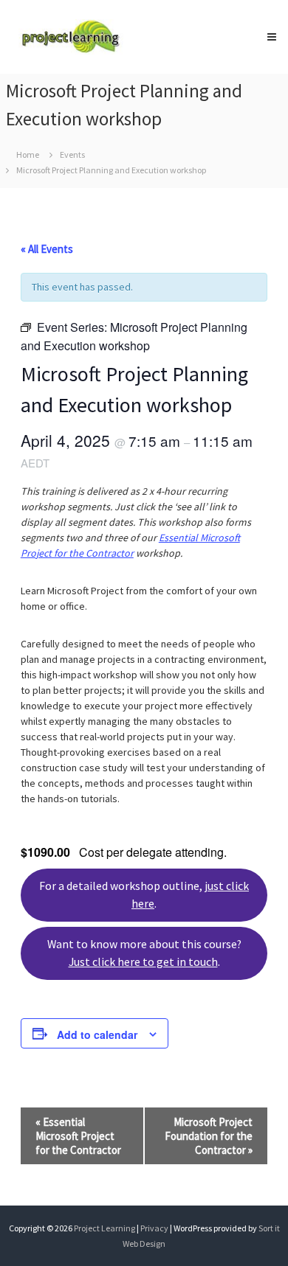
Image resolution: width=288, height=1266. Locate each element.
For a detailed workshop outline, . (144, 895)
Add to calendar (97, 1034)
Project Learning (104, 1228)
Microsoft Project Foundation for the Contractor (209, 1136)
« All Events (47, 249)
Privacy (155, 1228)
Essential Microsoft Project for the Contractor (78, 1136)
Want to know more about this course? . (144, 953)
